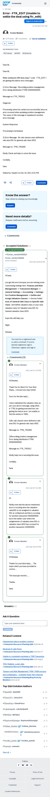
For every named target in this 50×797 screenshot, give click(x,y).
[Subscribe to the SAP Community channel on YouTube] (27, 765)
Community (16, 3)
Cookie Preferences (12, 791)
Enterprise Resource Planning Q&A (18, 644)
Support (37, 785)
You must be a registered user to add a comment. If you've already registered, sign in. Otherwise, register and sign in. (23, 343)
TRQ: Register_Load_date (13, 664)
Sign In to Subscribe (34, 21)
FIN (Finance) (27, 53)
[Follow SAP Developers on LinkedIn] (31, 765)
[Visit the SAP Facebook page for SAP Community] (19, 765)
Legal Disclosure (37, 779)
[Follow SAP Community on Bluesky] (23, 765)
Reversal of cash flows (12, 649)
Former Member (16, 33)
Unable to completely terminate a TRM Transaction (23, 656)
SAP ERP (17, 53)
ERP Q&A (8, 9)
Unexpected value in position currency (18, 642)
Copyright (12, 779)
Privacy (12, 772)
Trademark (12, 785)
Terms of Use (37, 772)
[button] (5, 43)
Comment (41, 183)
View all (6, 752)
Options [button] (46, 21)
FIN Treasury (8, 53)
